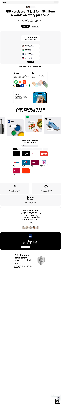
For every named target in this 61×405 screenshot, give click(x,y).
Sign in (35, 247)
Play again (30, 61)
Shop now (25, 26)
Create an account (35, 26)
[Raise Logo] (4, 2)
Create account (25, 247)
